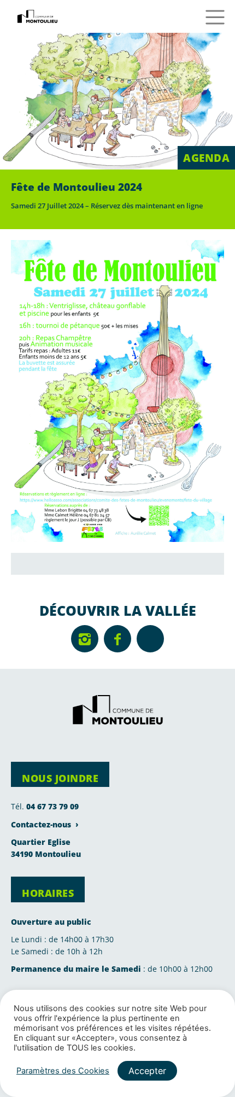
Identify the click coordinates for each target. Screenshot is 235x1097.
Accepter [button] (147, 1070)
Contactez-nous (41, 824)
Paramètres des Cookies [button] (62, 1071)
